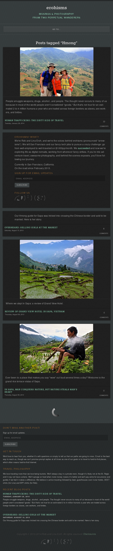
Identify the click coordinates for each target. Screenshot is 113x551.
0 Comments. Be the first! (104, 313)
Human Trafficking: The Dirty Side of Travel (34, 120)
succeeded (84, 148)
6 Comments (103, 229)
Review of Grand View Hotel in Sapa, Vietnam (35, 311)
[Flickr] (30, 198)
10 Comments (104, 122)
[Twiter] (17, 198)
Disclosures (89, 533)
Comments (104, 126)
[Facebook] (23, 198)
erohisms (56, 8)
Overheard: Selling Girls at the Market (31, 227)
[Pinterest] (36, 198)
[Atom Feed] (43, 198)
